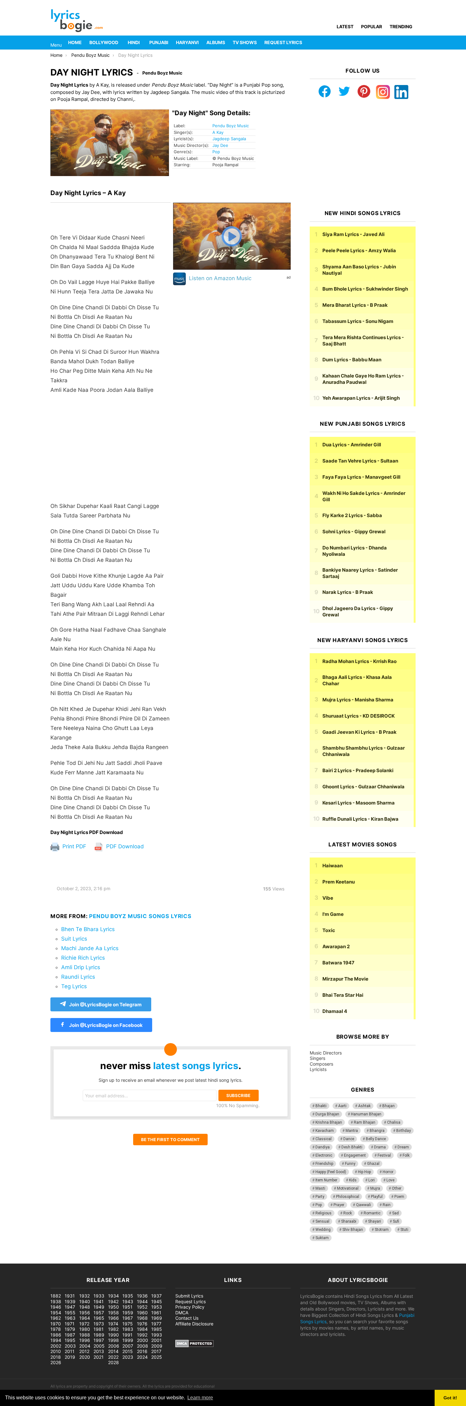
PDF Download (124, 846)
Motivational (348, 1188)
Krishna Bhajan (328, 1122)
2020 (84, 1357)
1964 (84, 1318)
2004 (84, 1346)
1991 (127, 1334)
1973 (99, 1323)
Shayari (374, 1221)
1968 (142, 1318)
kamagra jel (112, 1260)
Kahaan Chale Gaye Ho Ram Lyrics (363, 379)
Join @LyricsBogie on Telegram (105, 1005)
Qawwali (363, 1205)
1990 (113, 1334)
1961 (156, 1312)
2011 (69, 1351)
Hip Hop (364, 1172)
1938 (55, 1301)
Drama (380, 1147)
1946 (55, 1307)
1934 (113, 1295)
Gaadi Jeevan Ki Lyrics (359, 732)
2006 (113, 1346)
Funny (350, 1163)
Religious (323, 1213)
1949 (99, 1307)
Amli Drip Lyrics (80, 967)
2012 (84, 1351)
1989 (99, 1334)
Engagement (355, 1155)
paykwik (90, 1260)
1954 (55, 1312)
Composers (321, 1064)
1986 (55, 1334)
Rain (387, 1205)
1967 (127, 1318)
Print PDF (73, 846)
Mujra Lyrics (357, 700)
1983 (127, 1329)
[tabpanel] (110, 516)
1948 (84, 1307)
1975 (127, 1323)
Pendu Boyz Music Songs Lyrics (140, 916)
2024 (142, 1357)
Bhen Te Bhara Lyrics (88, 929)
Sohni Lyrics (353, 532)
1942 (113, 1301)
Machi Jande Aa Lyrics (90, 948)
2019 (70, 1357)
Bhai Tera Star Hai (342, 995)
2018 (55, 1357)
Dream (403, 1147)
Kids (353, 1180)
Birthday (403, 1130)
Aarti (342, 1106)
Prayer (338, 1205)
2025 (156, 1357)
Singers (317, 1058)
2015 (127, 1351)
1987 (70, 1334)
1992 (142, 1334)
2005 (99, 1346)
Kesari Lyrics (358, 803)
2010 (55, 1351)
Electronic (323, 1155)
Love (390, 1180)
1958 (113, 1312)
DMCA (181, 1312)
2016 (142, 1351)
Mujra (375, 1188)
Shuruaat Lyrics (358, 716)
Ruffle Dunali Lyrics (360, 819)
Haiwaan (332, 866)
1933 (99, 1295)
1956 (84, 1312)
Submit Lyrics (189, 1295)
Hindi (134, 42)
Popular (371, 26)
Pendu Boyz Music (230, 125)
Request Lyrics (283, 42)
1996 (84, 1340)
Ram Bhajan (364, 1122)
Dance (348, 1139)
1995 (70, 1340)
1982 (113, 1329)
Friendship (324, 1163)
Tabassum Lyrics (357, 321)
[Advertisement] (110, 451)
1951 (127, 1307)
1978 (55, 1329)
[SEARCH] (412, 42)
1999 (127, 1340)
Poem (399, 1196)
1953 (156, 1307)
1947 (70, 1307)
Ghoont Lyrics (363, 787)
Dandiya (322, 1147)
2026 (55, 1362)
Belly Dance (376, 1139)
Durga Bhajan (327, 1114)
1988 (84, 1334)
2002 (55, 1346)
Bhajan (388, 1106)
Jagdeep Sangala (229, 138)
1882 (55, 1295)
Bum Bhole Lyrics (365, 289)
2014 (113, 1351)
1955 (70, 1312)
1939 (70, 1301)
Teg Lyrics (74, 986)
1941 (99, 1301)
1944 (142, 1301)
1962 (55, 1318)
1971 (69, 1323)
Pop (216, 151)
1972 (84, 1323)
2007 (127, 1346)
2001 (156, 1340)
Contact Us (186, 1318)
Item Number (326, 1180)
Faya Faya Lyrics (361, 477)
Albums (215, 42)
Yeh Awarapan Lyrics (361, 398)
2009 (156, 1346)
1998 (113, 1340)
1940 (84, 1301)
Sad (395, 1213)
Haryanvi (187, 42)
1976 (142, 1323)
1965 (99, 1318)
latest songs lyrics (195, 1065)
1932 (84, 1295)
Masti (320, 1188)
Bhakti (321, 1106)
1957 (99, 1312)
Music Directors (326, 1052)
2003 (70, 1346)
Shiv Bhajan (352, 1229)
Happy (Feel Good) (330, 1172)
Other (396, 1188)
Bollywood (103, 42)
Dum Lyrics (351, 360)
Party (319, 1196)
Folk (406, 1155)
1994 (55, 1340)
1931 (70, 1295)
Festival (384, 1155)
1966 (113, 1318)
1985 (156, 1329)
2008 (142, 1346)
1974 (113, 1323)
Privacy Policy (189, 1307)
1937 (156, 1295)
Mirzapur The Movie (345, 979)
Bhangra (377, 1130)
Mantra (352, 1130)
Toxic (328, 930)
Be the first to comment (170, 1139)
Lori (371, 1180)
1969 (156, 1318)
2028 (113, 1362)
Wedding (323, 1229)
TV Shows (245, 42)
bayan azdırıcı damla (59, 1260)
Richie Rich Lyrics (83, 958)
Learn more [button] (200, 1397)
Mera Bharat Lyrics (355, 305)
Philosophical (347, 1196)
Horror (388, 1172)
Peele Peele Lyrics (359, 250)
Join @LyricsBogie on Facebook (105, 1025)
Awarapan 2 (336, 946)
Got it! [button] (450, 1397)
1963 (70, 1318)
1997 (99, 1340)
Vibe (327, 898)
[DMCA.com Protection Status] (194, 1345)
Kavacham (324, 1130)
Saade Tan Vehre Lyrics (360, 461)
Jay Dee (220, 145)
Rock (347, 1213)
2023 (127, 1357)
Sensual (322, 1221)
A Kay (217, 132)
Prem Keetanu (338, 882)
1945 (156, 1301)
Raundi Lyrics (78, 977)
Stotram (382, 1229)
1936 (142, 1295)
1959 (127, 1312)
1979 (70, 1329)
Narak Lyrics (347, 592)
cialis (31, 1260)
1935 (127, 1295)
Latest (345, 26)
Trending (401, 26)
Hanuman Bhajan (366, 1114)
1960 (142, 1312)
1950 (113, 1307)
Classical (323, 1139)
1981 (99, 1329)
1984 (142, 1329)
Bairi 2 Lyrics (357, 770)
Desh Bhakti (351, 1147)
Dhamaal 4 (334, 1011)
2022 (113, 1357)
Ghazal (373, 1163)
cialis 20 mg (12, 1260)
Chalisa (393, 1122)
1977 (156, 1323)
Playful (377, 1196)
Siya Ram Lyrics (353, 234)
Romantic (372, 1213)
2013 (99, 1351)
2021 (99, 1357)
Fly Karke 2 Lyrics (352, 515)
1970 (55, 1323)
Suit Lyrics (74, 939)
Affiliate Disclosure (194, 1323)
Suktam (322, 1238)
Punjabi (158, 42)
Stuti (404, 1229)
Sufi (396, 1221)
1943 (127, 1301)
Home (75, 42)
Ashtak (364, 1106)
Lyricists (318, 1069)
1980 (84, 1329)
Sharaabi (348, 1221)
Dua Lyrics (351, 445)
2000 (142, 1340)
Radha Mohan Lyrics (359, 661)
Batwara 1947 (338, 963)
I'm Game (333, 914)
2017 (156, 1351)
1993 (156, 1334)
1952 (142, 1307)
